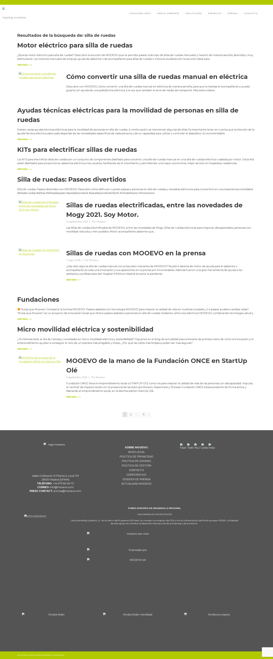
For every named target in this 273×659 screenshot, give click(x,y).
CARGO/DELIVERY (140, 13)
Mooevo (101, 221)
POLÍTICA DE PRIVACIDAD (136, 456)
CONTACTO (251, 13)
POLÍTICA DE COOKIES (136, 461)
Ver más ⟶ (24, 64)
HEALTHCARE (194, 13)
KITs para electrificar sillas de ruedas (77, 149)
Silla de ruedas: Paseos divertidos (71, 179)
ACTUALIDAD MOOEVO (136, 483)
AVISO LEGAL (136, 452)
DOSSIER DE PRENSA (136, 479)
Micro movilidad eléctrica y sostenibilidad (85, 329)
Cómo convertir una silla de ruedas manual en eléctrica (157, 76)
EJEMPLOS (214, 13)
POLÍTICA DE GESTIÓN (136, 465)
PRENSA (233, 13)
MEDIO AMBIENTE (168, 13)
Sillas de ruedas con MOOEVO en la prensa (136, 253)
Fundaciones (38, 299)
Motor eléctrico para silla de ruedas (75, 45)
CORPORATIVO (136, 474)
